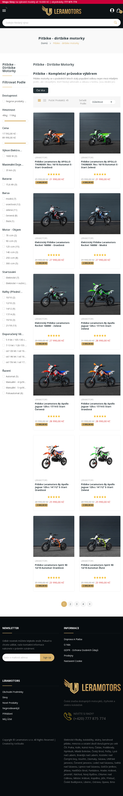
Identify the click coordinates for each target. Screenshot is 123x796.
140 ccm (12, 252)
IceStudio (19, 743)
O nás (67, 644)
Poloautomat (14, 393)
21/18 (11, 325)
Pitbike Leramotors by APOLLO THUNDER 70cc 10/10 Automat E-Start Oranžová (53, 164)
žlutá (10, 221)
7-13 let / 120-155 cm (16, 345)
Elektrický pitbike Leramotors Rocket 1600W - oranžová (52, 244)
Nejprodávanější (10, 708)
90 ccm (11, 240)
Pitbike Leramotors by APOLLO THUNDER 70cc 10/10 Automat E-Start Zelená (99, 164)
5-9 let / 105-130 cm (16, 339)
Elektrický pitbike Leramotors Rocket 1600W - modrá (98, 244)
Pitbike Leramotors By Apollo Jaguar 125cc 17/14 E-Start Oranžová (98, 406)
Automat (12, 376)
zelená (11, 209)
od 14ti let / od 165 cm (16, 356)
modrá (11, 198)
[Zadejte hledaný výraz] (115, 22)
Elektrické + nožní (16, 283)
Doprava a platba (73, 639)
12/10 (10, 303)
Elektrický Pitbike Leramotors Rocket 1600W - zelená (52, 324)
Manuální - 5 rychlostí (16, 387)
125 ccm (12, 246)
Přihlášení (7, 713)
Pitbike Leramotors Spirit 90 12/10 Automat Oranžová (51, 566)
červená (11, 215)
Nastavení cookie (73, 661)
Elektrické (12, 277)
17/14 (10, 314)
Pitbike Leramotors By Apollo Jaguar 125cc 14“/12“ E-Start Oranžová (52, 487)
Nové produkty (10, 702)
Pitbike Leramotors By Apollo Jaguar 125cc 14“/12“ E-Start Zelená (98, 487)
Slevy (5, 697)
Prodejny (68, 655)
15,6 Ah (11, 184)
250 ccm (12, 257)
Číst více (40, 90)
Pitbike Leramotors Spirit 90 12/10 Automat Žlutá (97, 566)
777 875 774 (70, 1)
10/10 (10, 297)
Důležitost (102, 102)
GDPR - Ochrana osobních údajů (81, 650)
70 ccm (11, 235)
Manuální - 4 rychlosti (16, 382)
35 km (11, 170)
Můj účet (7, 719)
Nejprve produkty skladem (16, 101)
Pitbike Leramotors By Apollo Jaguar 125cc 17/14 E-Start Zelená (98, 326)
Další (89, 604)
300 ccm (12, 263)
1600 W (11, 156)
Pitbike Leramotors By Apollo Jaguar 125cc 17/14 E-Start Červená (52, 406)
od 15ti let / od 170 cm (16, 362)
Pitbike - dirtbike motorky (9, 68)
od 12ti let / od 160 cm (16, 350)
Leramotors (41, 158)
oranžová (13, 204)
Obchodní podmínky (12, 691)
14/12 (10, 308)
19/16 (10, 319)
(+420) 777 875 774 (90, 718)
